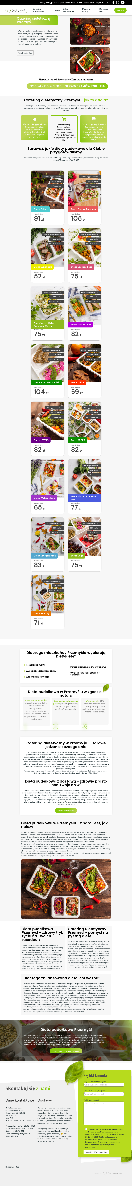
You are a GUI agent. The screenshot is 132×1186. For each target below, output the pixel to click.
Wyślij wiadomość (96, 1152)
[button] (44, 665)
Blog (17, 1167)
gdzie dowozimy (53, 1133)
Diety (57, 10)
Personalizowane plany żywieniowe (88, 667)
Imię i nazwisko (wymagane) (95, 1081)
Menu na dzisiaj (86, 10)
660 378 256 (76, 2)
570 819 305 (73, 160)
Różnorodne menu (35, 665)
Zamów (120, 10)
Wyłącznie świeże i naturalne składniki (85, 673)
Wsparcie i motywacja (37, 676)
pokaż (29, 53)
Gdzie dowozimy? (68, 10)
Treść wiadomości (91, 1100)
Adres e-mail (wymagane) (94, 1091)
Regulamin (10, 1167)
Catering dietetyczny (38, 10)
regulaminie (90, 1147)
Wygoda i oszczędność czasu (41, 671)
